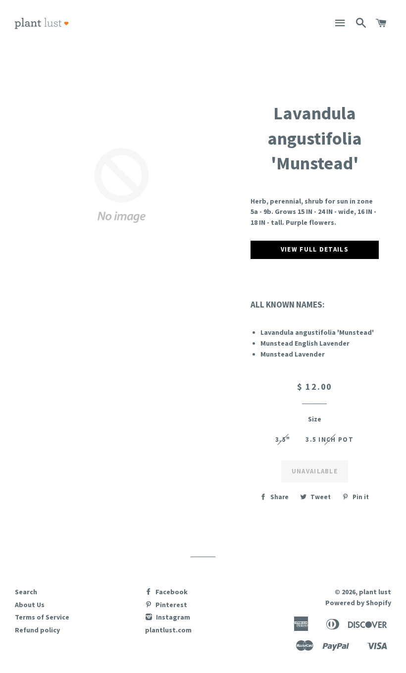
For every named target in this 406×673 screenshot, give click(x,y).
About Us (30, 604)
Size (314, 418)
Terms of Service (42, 617)
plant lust (375, 591)
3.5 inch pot (329, 439)
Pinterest (170, 604)
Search (26, 591)
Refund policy (37, 629)
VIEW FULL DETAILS (315, 249)
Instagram (172, 617)
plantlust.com (168, 629)
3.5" (282, 439)
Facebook (171, 591)
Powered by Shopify (358, 602)
